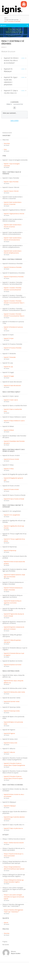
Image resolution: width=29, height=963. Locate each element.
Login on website (14, 120)
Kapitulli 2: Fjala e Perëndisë (11, 181)
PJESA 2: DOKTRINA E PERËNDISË (12, 259)
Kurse (5, 17)
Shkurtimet (7, 143)
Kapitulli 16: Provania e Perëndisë (12, 348)
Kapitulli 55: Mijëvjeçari (10, 806)
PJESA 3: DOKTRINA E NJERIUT (11, 392)
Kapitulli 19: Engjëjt (9, 376)
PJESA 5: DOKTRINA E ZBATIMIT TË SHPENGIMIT (12, 506)
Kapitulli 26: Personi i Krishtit (11, 459)
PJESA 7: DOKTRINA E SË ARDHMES (12, 785)
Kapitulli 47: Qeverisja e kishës (12, 711)
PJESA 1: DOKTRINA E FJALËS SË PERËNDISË (11, 173)
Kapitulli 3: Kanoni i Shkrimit (11, 191)
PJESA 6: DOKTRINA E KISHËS (10, 671)
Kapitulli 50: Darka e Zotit (10, 743)
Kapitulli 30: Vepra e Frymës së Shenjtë (14, 499)
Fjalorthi (6, 922)
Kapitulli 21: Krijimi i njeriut (11, 400)
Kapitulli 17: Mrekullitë (10, 357)
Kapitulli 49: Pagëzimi (9, 733)
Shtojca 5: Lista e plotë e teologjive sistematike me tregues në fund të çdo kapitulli (14, 896)
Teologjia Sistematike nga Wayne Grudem (11, 19)
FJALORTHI (5, 918)
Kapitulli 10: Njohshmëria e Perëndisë (14, 276)
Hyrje (5, 149)
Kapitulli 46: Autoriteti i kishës (11, 701)
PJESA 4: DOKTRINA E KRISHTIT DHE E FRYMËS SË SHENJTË (13, 450)
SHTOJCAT (5, 834)
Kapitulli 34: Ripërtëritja (10, 550)
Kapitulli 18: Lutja (8, 366)
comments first (18, 104)
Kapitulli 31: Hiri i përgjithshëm (12, 515)
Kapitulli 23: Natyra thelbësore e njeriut (14, 420)
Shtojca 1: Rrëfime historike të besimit (14, 842)
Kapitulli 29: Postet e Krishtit (11, 489)
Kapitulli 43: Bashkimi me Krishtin (12, 664)
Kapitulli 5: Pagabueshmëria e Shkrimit (14, 213)
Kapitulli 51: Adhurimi (9, 752)
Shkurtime (5, 929)
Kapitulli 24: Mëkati (9, 430)
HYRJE (4, 156)
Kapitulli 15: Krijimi (8, 338)
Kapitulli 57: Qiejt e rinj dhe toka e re (13, 828)
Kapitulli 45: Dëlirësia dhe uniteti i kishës (14, 692)
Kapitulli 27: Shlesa (9, 468)
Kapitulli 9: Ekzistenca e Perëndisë (13, 267)
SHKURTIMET (6, 135)
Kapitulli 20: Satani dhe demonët (12, 385)
